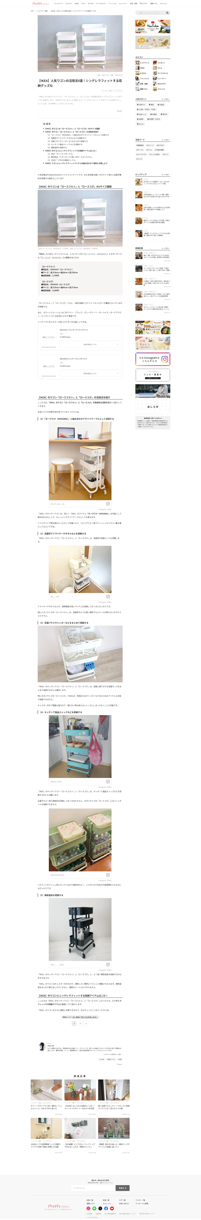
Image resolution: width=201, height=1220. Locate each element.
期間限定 (141, 145)
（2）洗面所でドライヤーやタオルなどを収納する (66, 138)
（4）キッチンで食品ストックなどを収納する (64, 144)
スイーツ (151, 145)
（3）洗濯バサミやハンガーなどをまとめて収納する (67, 141)
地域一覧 (106, 1200)
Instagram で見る (105, 509)
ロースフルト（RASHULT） (96, 253)
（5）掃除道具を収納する (57, 147)
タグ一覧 (122, 1200)
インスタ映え (155, 154)
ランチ (140, 159)
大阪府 (161, 104)
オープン (141, 150)
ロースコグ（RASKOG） (51, 257)
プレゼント (68, 3)
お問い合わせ (124, 1203)
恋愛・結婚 (133, 3)
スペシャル (163, 3)
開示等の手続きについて (147, 1214)
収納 (120, 1059)
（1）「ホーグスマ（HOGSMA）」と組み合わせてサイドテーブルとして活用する (78, 135)
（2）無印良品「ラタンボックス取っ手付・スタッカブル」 (70, 157)
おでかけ (91, 3)
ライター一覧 (140, 1200)
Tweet (119, 111)
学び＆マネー (144, 3)
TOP (32, 11)
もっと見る (165, 99)
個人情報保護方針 (110, 1214)
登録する (123, 1188)
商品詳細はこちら (90, 344)
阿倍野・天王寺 (154, 119)
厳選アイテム (111, 1059)
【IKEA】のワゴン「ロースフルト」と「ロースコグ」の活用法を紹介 (71, 131)
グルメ (83, 3)
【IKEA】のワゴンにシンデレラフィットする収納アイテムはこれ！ (70, 150)
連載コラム (153, 3)
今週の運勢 (160, 150)
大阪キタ (142, 104)
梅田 (152, 104)
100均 (102, 1059)
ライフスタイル (101, 3)
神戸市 (164, 114)
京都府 (154, 114)
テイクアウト (142, 154)
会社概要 (89, 1214)
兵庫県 (141, 119)
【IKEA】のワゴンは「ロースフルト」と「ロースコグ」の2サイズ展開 (72, 128)
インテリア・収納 (41, 11)
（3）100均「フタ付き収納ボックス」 (62, 160)
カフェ (150, 150)
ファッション (112, 3)
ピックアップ (58, 3)
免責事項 (98, 1214)
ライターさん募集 (141, 1203)
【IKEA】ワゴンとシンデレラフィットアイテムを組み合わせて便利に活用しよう (75, 163)
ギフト (166, 154)
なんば (141, 124)
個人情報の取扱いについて (127, 1214)
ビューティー (123, 3)
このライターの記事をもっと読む (112, 1054)
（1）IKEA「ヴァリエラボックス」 (60, 154)
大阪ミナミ (142, 114)
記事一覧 (90, 1200)
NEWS (77, 3)
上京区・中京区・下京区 (147, 109)
